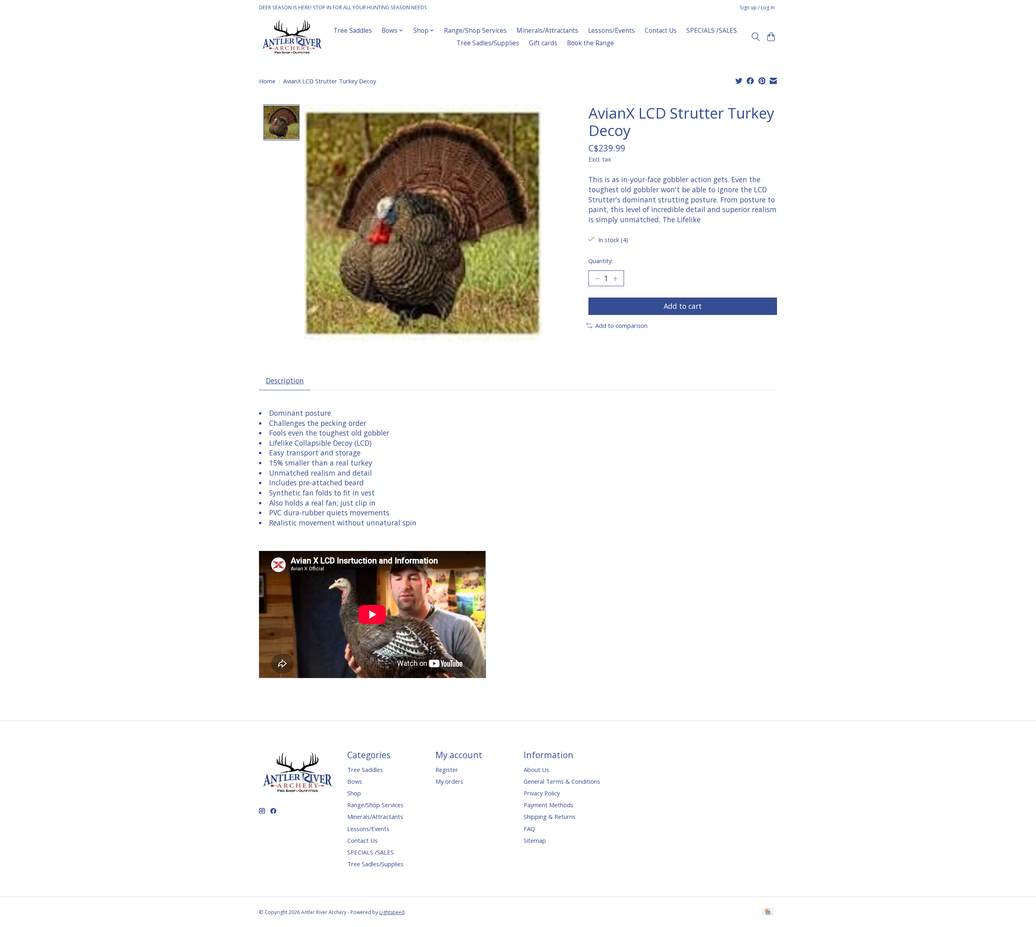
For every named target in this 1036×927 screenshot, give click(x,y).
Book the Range (590, 43)
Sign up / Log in (757, 7)
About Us (536, 769)
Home (267, 81)
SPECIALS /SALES (711, 30)
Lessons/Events (611, 30)
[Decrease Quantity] (597, 278)
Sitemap (535, 840)
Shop (354, 793)
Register (446, 769)
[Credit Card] (767, 912)
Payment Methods (548, 805)
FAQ (529, 829)
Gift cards (543, 43)
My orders (449, 781)
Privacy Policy (542, 793)
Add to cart (683, 306)
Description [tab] (285, 380)
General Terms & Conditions (562, 781)
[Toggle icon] (755, 37)
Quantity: (600, 261)
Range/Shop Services (475, 30)
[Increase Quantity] (615, 278)
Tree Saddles (352, 30)
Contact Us (661, 30)
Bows (354, 781)
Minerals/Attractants (547, 30)
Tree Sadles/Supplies (487, 43)
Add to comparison (621, 325)
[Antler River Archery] (292, 36)
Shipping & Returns (549, 816)
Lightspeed (392, 912)
